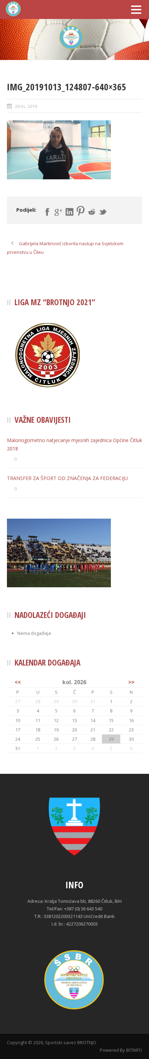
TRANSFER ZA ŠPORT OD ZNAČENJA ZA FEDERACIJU (67, 478)
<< (18, 682)
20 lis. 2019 (26, 106)
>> (131, 682)
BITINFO (134, 1050)
